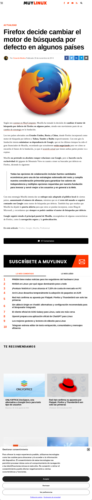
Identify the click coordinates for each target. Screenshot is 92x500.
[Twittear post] (71, 58)
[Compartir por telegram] (81, 58)
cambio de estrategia (12, 129)
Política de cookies (36, 497)
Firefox (22, 228)
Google (29, 228)
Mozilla (36, 228)
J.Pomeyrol (52, 408)
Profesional (45, 228)
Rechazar (46, 486)
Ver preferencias (46, 492)
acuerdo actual (49, 149)
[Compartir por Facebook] (66, 58)
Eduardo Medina (19, 58)
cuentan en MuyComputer (24, 123)
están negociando (62, 145)
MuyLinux (8, 408)
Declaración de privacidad (52, 497)
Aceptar (46, 479)
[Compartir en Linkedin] (76, 58)
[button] (88, 449)
